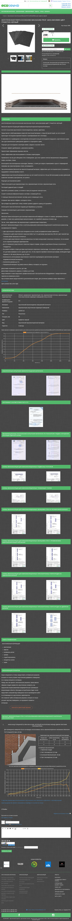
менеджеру (4, 281)
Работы (37, 11)
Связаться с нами (60, 894)
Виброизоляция (29, 11)
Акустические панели (7, 881)
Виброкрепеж (40, 881)
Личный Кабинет (59, 891)
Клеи (2, 902)
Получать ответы (5, 847)
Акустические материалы (8, 11)
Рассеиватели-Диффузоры (8, 891)
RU (25, 1)
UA (28, 1)
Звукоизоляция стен (24, 879)
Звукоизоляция (20, 11)
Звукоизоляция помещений (26, 877)
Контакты (47, 11)
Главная (5, 15)
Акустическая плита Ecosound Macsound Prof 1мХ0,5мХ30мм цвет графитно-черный (27, 15)
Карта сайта (58, 896)
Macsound (22, 881)
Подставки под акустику (7, 885)
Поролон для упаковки (7, 900)
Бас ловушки (4, 883)
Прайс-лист (58, 887)
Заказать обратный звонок (21, 707)
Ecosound (56, 53)
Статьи (42, 11)
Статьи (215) (58, 883)
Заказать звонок (66, 7)
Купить (57, 40)
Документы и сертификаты (62, 889)
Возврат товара (59, 885)
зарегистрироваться (16, 824)
